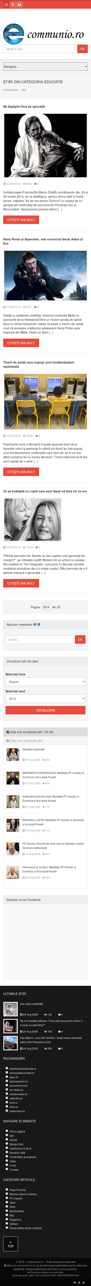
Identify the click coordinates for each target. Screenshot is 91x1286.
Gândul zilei (16, 1144)
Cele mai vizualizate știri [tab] (25, 740)
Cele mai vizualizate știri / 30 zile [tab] (31, 732)
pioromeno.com (19, 1085)
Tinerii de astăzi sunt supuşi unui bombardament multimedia (38, 364)
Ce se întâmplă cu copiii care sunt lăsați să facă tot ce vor (45, 491)
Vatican (14, 1223)
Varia (12, 1202)
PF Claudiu (16, 1198)
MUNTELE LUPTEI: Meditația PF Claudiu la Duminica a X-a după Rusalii (53, 822)
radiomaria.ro (17, 1111)
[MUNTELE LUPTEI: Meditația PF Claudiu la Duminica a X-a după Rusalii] (15, 825)
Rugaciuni (15, 1219)
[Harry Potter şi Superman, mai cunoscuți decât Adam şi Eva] (45, 275)
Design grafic (21, 1275)
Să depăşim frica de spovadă (24, 106)
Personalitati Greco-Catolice (26, 1228)
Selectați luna (15, 674)
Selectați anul (15, 691)
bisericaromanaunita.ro (23, 1068)
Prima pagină (17, 1131)
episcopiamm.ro (19, 1081)
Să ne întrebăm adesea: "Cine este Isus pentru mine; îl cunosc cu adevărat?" (51, 1023)
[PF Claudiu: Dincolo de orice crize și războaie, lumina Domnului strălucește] (15, 848)
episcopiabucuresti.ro (22, 1073)
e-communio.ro (35, 1261)
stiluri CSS (34, 1275)
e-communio (10, 90)
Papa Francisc (18, 1190)
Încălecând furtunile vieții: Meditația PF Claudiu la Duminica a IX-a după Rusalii (50, 798)
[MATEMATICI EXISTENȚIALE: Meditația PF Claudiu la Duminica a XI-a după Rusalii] (15, 777)
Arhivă (13, 1140)
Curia (13, 1165)
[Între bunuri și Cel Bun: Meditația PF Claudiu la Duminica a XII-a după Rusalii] (15, 872)
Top (11, 1246)
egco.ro (14, 1077)
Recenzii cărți (17, 1152)
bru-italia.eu (16, 1090)
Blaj (12, 1215)
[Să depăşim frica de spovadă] (45, 145)
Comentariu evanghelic (23, 1157)
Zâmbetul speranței (33, 749)
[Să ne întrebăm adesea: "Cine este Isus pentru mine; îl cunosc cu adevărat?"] (13, 1026)
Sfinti (12, 1207)
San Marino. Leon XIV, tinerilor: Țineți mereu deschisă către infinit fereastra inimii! (51, 1040)
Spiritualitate (17, 1211)
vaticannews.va (18, 1094)
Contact (14, 1169)
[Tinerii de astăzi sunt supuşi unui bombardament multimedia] (45, 401)
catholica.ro (16, 1098)
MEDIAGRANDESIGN (68, 1275)
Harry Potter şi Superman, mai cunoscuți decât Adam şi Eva (43, 241)
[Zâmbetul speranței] (15, 754)
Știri (12, 1135)
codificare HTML (48, 1275)
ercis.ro (14, 1107)
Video (13, 1161)
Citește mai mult (21, 220)
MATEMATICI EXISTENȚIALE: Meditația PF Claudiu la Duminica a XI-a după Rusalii (53, 775)
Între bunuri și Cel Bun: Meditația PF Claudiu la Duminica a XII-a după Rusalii (49, 869)
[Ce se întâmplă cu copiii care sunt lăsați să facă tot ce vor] (32, 519)
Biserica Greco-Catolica (23, 1194)
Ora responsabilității (31, 1004)
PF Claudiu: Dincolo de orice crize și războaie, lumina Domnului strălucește (53, 845)
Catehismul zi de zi (20, 1148)
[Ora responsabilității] (13, 1009)
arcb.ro (14, 1102)
